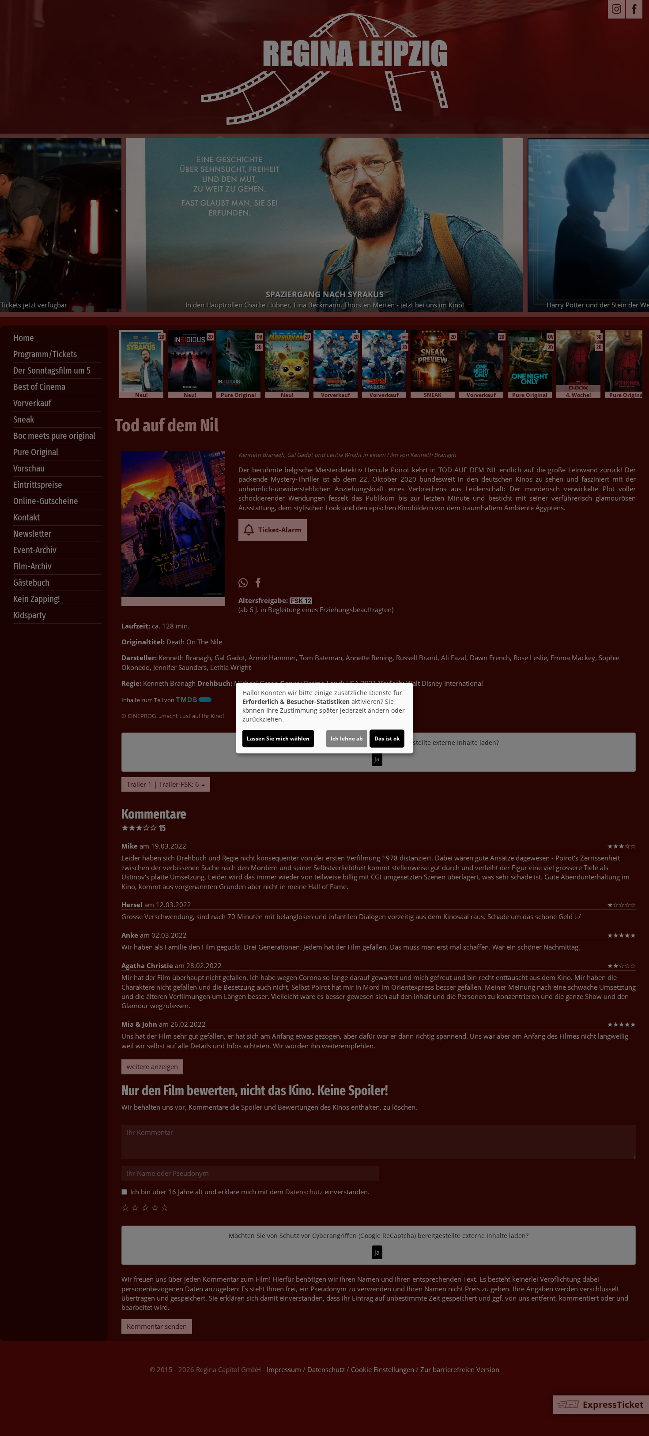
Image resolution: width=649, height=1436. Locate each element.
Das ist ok (387, 738)
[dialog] (324, 718)
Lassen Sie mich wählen (278, 738)
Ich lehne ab (347, 738)
